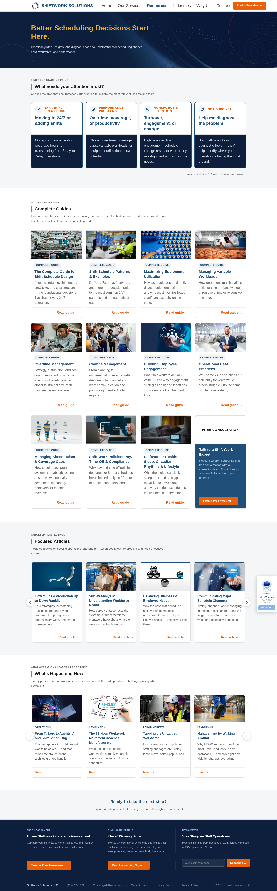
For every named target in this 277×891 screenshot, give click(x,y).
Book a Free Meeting (250, 5)
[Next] (246, 602)
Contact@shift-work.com (107, 885)
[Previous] (30, 602)
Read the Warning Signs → (129, 865)
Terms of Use (190, 885)
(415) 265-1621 (75, 885)
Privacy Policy (164, 885)
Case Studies (139, 885)
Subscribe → (238, 862)
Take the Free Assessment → (49, 865)
